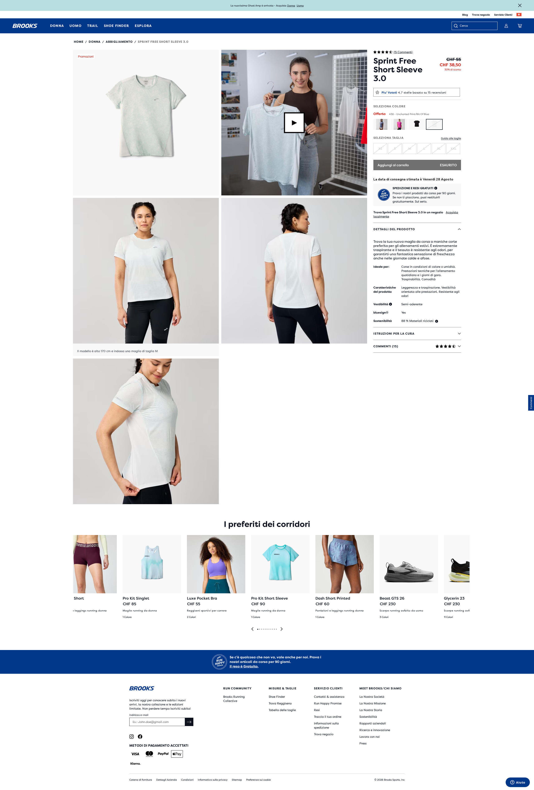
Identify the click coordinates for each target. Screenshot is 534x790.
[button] (146, 122)
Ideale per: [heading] (381, 266)
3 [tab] (261, 629)
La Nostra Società (371, 696)
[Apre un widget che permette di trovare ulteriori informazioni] (518, 783)
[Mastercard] (149, 754)
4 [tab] (263, 629)
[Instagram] (131, 736)
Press (362, 743)
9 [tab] (274, 629)
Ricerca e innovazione (374, 730)
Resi (317, 710)
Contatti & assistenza (329, 696)
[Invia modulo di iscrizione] (189, 722)
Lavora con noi (369, 736)
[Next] (282, 629)
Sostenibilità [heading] (382, 320)
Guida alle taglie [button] (451, 138)
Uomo (300, 5)
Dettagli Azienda (166, 779)
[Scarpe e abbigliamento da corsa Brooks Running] (25, 26)
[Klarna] (135, 763)
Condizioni (187, 779)
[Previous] (252, 629)
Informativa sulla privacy (213, 779)
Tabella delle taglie (282, 710)
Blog (465, 14)
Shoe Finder (277, 696)
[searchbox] (476, 26)
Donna (291, 5)
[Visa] (135, 754)
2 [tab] (259, 629)
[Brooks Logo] (163, 689)
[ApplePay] (177, 754)
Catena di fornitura (140, 779)
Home (78, 41)
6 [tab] (267, 629)
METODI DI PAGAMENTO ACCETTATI (158, 746)
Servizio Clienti (503, 14)
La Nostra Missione (372, 703)
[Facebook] (140, 736)
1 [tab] (257, 629)
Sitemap (237, 779)
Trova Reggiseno (280, 703)
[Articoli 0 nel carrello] (520, 26)
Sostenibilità (368, 716)
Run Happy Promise (327, 703)
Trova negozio (481, 14)
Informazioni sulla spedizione (326, 725)
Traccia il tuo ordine (327, 716)
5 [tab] (265, 629)
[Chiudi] (519, 5)
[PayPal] (163, 754)
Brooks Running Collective (234, 698)
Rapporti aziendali (372, 723)
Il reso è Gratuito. (244, 666)
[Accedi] (506, 25)
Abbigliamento (119, 41)
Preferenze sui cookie (258, 779)
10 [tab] (276, 629)
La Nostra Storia (370, 710)
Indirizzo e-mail (138, 715)
